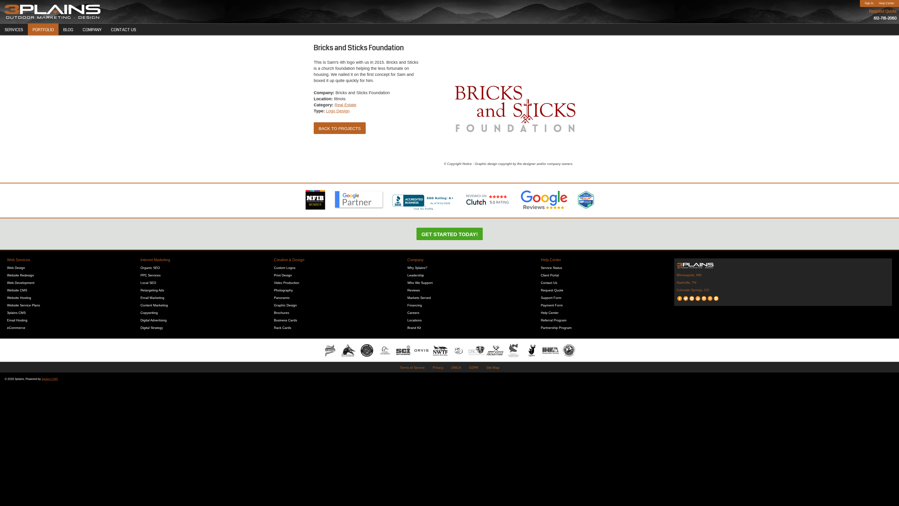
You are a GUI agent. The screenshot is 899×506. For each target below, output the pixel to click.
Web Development (20, 283)
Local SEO (148, 283)
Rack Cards (282, 328)
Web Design (16, 268)
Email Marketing (152, 298)
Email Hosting (17, 320)
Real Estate (345, 105)
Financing (414, 305)
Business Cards (285, 320)
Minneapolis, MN (689, 275)
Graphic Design (285, 305)
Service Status (551, 268)
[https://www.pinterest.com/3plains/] (710, 297)
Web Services (18, 260)
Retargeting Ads (152, 290)
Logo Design (338, 111)
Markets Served (419, 298)
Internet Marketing (155, 260)
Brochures (281, 313)
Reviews (413, 290)
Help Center (886, 3)
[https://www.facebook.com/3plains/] (680, 297)
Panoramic (282, 298)
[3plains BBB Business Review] (423, 210)
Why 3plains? (417, 268)
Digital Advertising (153, 320)
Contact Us (549, 283)
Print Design (283, 275)
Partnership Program (556, 328)
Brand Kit (414, 328)
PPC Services (150, 275)
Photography (283, 290)
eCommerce (16, 328)
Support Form (551, 298)
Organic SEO (150, 268)
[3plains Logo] (52, 11)
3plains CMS (16, 313)
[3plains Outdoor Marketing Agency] (783, 265)
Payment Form (552, 305)
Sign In (869, 3)
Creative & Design (289, 260)
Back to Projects (340, 128)
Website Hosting (19, 298)
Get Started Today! (449, 234)
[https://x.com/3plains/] (686, 297)
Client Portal (550, 275)
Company (415, 260)
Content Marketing (154, 305)
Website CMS (17, 290)
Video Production (286, 283)
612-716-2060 (885, 18)
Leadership (415, 275)
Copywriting (149, 313)
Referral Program (554, 320)
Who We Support (420, 283)
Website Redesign (20, 275)
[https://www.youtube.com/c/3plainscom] (698, 297)
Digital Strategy (151, 328)
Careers (413, 313)
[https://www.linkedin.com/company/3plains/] (692, 297)
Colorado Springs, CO (693, 290)
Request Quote (883, 11)
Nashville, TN (686, 282)
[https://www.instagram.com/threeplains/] (704, 297)
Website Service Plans (23, 305)
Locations (414, 320)
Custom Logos (284, 268)
